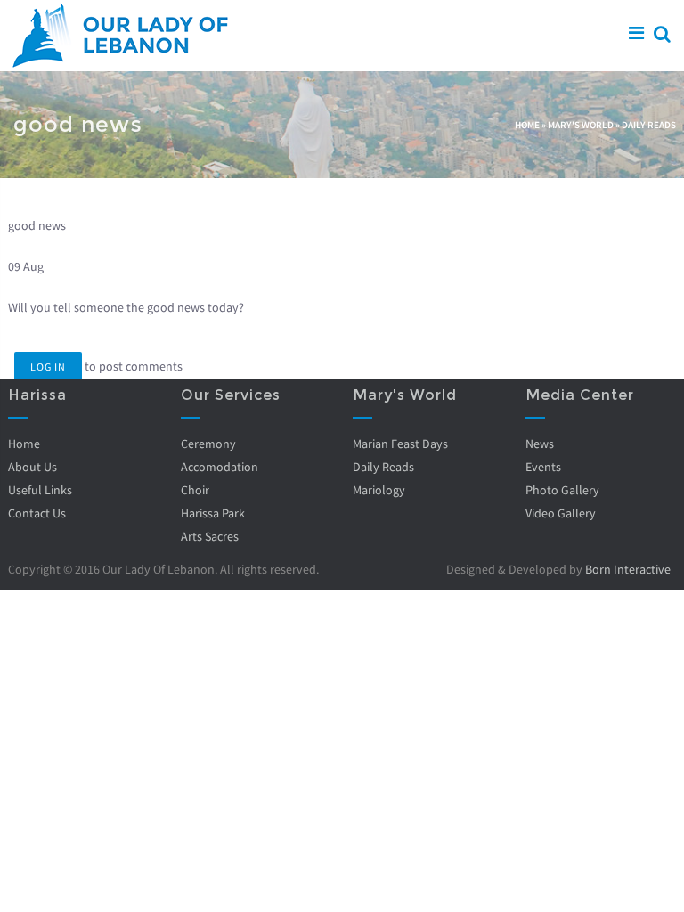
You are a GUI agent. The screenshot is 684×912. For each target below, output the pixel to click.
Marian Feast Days (400, 444)
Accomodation (219, 467)
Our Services (231, 395)
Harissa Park (213, 513)
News (539, 444)
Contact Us (37, 513)
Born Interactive (628, 569)
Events (543, 467)
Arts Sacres (210, 536)
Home (527, 124)
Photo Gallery (562, 490)
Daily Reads (649, 124)
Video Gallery (560, 513)
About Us (32, 467)
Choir (195, 490)
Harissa (37, 395)
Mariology (379, 490)
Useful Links (40, 490)
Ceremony (208, 444)
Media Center (579, 395)
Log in (48, 366)
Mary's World (581, 124)
